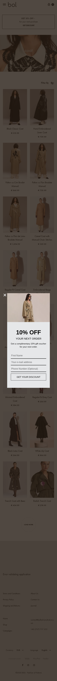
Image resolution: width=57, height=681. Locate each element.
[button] (5, 295)
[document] (28, 340)
